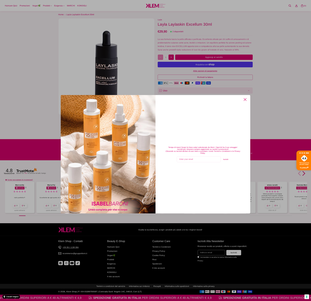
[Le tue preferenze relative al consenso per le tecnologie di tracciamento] (306, 296)
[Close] (245, 99)
